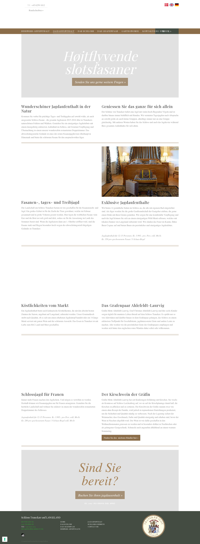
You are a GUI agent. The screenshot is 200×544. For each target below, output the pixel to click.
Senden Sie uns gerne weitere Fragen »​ (100, 82)
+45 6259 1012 (38, 5)
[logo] (101, 14)
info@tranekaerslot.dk (32, 529)
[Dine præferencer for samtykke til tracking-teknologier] (4, 539)
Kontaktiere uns (153, 31)
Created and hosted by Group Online (34, 541)
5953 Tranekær (27, 524)
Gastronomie (130, 31)
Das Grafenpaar (107, 31)
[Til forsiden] (153, 526)
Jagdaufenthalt (63, 31)
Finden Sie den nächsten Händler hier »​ (121, 437)
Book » (167, 31)
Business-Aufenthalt (35, 31)
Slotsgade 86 (27, 522)
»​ (42, 10)
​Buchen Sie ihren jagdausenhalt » (100, 495)
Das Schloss (86, 31)
